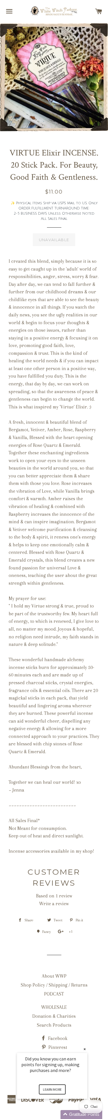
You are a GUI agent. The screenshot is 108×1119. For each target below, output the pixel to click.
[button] (59, 1114)
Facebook (57, 1038)
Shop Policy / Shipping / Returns (54, 985)
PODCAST (54, 994)
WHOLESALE (54, 1007)
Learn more (52, 1089)
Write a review (54, 903)
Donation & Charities (54, 1016)
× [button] (85, 1049)
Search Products (54, 1025)
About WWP (54, 976)
